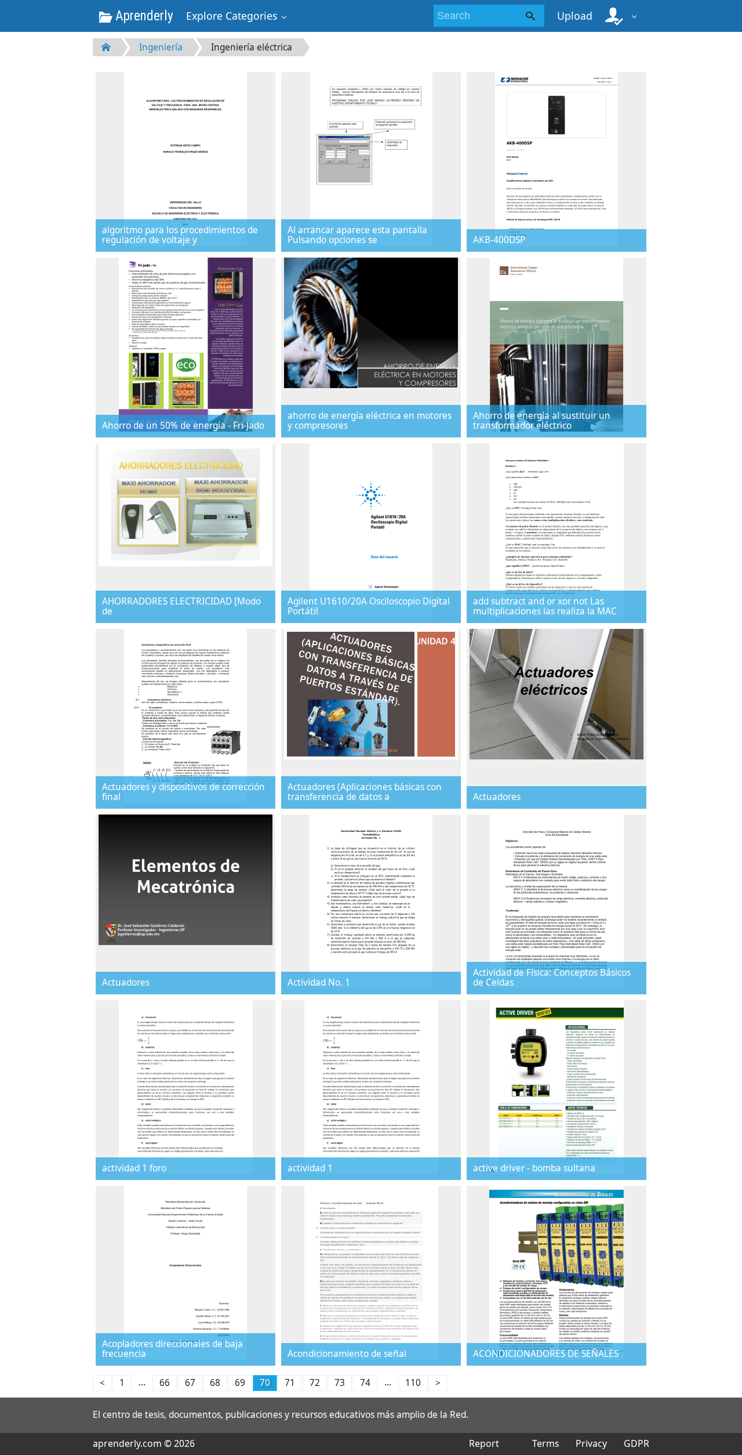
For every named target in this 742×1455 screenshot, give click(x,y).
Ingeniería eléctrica (251, 47)
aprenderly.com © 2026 (144, 1443)
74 (365, 1383)
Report (484, 1443)
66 (164, 1383)
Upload (574, 16)
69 (240, 1383)
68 (215, 1383)
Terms (545, 1443)
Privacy (591, 1443)
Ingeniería (161, 47)
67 (190, 1383)
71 (290, 1383)
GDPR (636, 1443)
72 (315, 1383)
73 (339, 1383)
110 (413, 1383)
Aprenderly (142, 16)
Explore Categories (231, 16)
